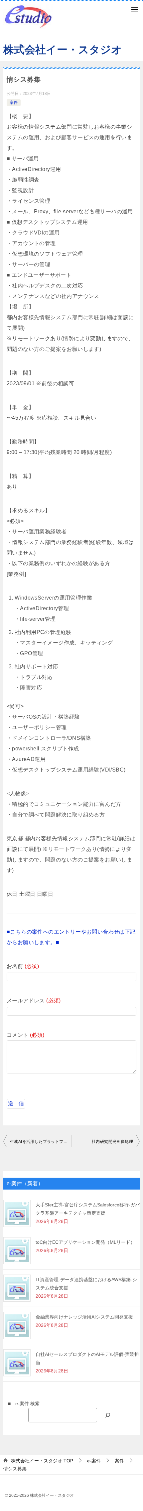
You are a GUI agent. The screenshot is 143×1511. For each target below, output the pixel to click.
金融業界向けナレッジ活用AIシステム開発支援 (84, 1317)
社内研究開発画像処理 (112, 1141)
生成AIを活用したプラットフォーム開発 (41, 1141)
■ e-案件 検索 (21, 1403)
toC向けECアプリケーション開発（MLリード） (85, 1242)
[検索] (107, 1415)
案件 (14, 102)
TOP (42, 1460)
